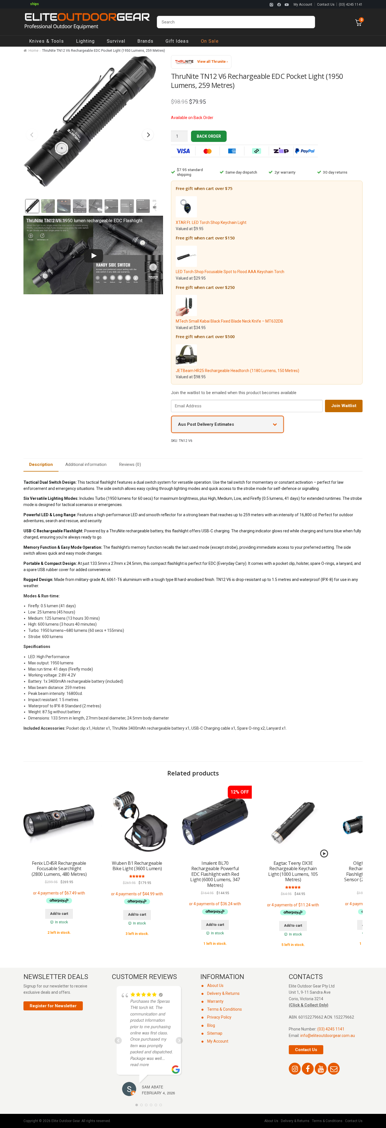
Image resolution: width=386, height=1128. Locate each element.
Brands (145, 41)
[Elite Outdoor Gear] (87, 22)
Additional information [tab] (86, 464)
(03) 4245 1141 (351, 5)
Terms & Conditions (224, 1009)
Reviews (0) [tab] (130, 464)
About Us (215, 985)
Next (147, 134)
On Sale (210, 41)
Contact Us (326, 5)
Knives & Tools (46, 41)
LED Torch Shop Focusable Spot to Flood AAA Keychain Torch (230, 271)
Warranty (215, 1001)
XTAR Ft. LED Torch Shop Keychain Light (211, 222)
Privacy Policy (219, 1017)
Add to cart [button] (59, 914)
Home (33, 51)
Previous (32, 134)
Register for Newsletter (53, 1005)
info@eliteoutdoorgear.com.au (327, 1035)
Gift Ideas (177, 41)
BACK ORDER (209, 136)
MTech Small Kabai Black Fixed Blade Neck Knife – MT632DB (229, 321)
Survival (116, 41)
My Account (303, 5)
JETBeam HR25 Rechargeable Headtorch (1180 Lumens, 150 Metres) (237, 370)
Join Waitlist (343, 405)
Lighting (85, 41)
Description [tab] (41, 464)
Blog (211, 1025)
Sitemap (214, 1033)
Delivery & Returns (223, 993)
